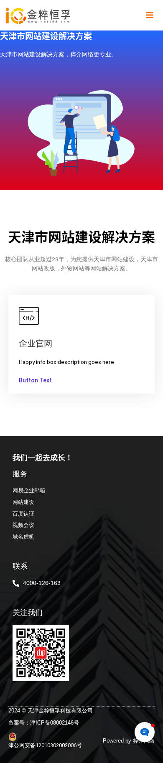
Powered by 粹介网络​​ (129, 741)
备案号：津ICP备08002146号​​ (43, 723)
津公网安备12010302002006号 (45, 745)
